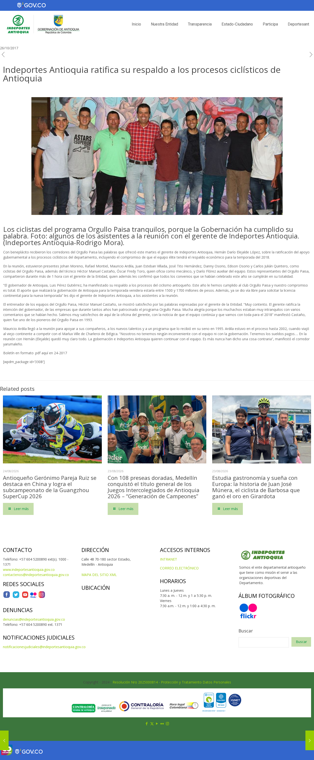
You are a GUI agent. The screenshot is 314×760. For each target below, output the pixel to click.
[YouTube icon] (157, 723)
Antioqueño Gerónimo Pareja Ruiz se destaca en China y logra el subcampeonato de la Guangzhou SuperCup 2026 (49, 487)
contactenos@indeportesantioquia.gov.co (36, 574)
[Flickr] (33, 597)
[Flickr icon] (162, 723)
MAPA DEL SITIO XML (99, 574)
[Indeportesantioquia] (42, 24)
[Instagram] (41, 597)
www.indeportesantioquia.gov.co (29, 569)
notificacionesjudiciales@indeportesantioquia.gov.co (44, 646)
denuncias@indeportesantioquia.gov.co (34, 619)
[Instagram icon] (167, 723)
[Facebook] (6, 597)
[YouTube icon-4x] (25, 597)
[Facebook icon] (147, 723)
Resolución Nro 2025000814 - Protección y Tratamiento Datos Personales (172, 682)
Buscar (245, 630)
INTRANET (168, 559)
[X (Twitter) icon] (152, 723)
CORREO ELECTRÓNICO (179, 568)
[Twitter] (16, 597)
